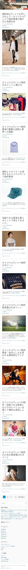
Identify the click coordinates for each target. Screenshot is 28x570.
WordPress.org (4, 561)
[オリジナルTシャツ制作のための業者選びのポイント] (14, 473)
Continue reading (14, 70)
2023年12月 (4, 533)
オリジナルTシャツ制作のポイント (14, 264)
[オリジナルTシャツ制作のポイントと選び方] (14, 101)
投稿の (3, 557)
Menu (24, 7)
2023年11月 (4, 534)
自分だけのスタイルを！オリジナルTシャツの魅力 (13, 3)
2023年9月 (3, 538)
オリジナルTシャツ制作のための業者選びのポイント (14, 455)
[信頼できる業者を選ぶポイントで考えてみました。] (14, 238)
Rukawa (5, 25)
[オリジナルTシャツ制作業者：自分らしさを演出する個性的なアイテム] (14, 375)
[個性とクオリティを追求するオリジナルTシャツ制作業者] (14, 192)
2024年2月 (3, 529)
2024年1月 (3, 531)
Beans (2, 568)
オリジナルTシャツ (9, 72)
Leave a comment (5, 27)
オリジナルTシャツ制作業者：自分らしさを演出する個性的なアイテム (14, 353)
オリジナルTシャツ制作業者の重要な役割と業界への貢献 (14, 129)
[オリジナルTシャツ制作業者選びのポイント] (14, 323)
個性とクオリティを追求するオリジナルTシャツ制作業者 (14, 174)
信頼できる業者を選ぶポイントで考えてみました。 (13, 220)
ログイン (3, 555)
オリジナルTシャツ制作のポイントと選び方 (14, 83)
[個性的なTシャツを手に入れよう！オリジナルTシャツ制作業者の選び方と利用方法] (14, 47)
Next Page (21, 497)
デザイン (8, 75)
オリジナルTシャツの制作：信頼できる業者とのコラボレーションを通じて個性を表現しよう (14, 407)
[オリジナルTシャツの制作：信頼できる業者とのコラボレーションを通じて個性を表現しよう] (14, 428)
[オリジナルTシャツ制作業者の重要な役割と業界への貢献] (14, 147)
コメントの (4, 559)
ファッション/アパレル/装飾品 (19, 72)
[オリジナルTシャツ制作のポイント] (14, 281)
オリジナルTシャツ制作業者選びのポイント (14, 306)
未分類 (2, 548)
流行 (2, 549)
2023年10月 (4, 536)
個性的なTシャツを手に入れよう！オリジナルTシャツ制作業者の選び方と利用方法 (14, 17)
